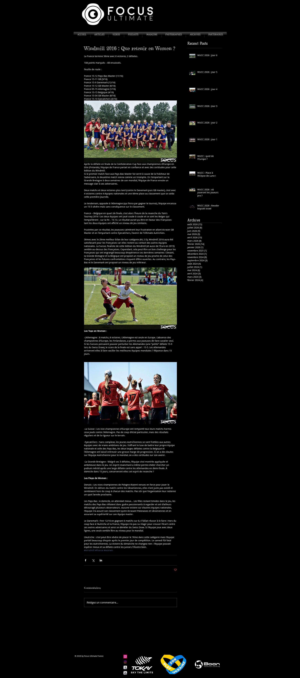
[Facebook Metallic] (125, 667)
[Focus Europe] (125, 656)
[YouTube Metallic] (125, 673)
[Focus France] (125, 662)
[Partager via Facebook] (85, 560)
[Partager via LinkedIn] (100, 560)
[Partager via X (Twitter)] (93, 560)
